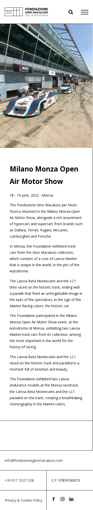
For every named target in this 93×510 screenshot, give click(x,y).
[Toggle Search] (70, 11)
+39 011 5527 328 (19, 480)
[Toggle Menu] (84, 12)
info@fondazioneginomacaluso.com (34, 460)
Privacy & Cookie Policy (23, 500)
